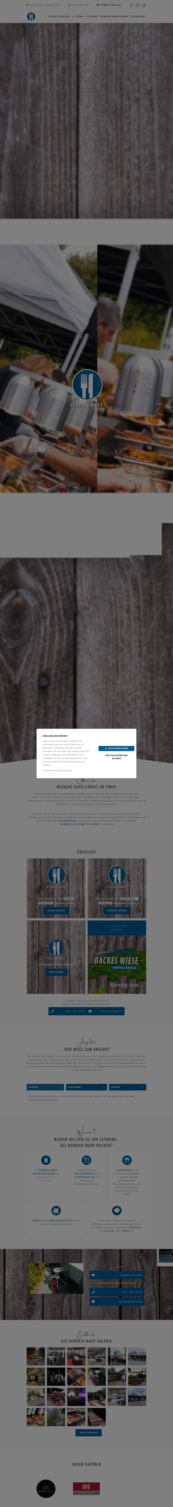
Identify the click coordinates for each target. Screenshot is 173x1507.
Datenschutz (65, 770)
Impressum (49, 770)
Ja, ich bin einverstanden (116, 748)
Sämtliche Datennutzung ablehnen (116, 757)
